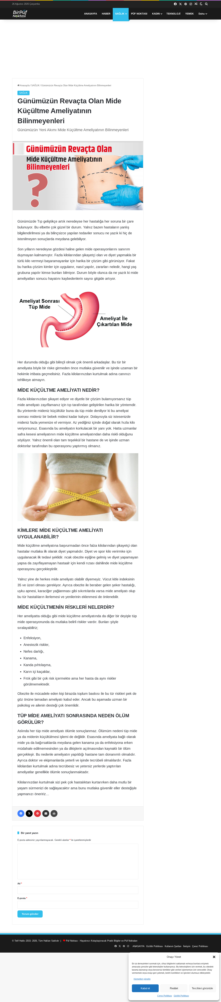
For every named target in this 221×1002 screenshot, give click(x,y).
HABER (106, 13)
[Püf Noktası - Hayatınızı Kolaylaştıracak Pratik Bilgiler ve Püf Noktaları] (22, 13)
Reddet (174, 988)
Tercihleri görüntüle (202, 988)
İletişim (186, 946)
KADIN (156, 13)
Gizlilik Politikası (181, 996)
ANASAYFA (90, 13)
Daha (202, 13)
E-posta (22, 898)
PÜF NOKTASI (139, 13)
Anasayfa (25, 85)
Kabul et (145, 988)
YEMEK (189, 13)
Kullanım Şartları (173, 946)
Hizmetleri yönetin (142, 979)
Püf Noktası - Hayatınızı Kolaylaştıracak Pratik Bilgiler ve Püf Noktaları (101, 940)
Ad (19, 883)
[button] (214, 957)
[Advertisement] (110, 49)
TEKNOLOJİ (173, 13)
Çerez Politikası (164, 996)
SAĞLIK (119, 13)
